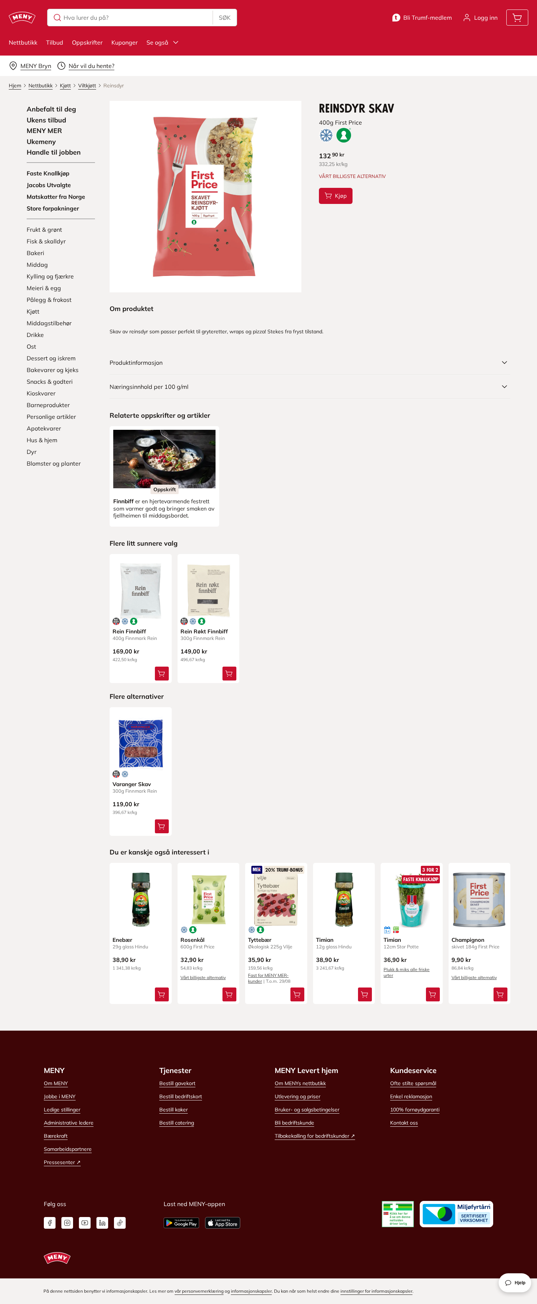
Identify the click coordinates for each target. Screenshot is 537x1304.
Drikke (35, 334)
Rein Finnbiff (129, 631)
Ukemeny (41, 142)
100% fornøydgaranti (414, 1109)
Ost (31, 346)
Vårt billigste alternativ (203, 977)
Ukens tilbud (46, 120)
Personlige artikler (51, 416)
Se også (157, 42)
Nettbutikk (23, 42)
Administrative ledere (69, 1122)
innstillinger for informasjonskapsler (376, 1291)
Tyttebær (259, 939)
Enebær (122, 939)
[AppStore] (222, 1223)
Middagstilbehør (49, 323)
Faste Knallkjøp (48, 173)
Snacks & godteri (50, 381)
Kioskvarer (41, 393)
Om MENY (56, 1083)
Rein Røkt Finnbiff (204, 631)
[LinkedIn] (102, 1223)
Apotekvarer (44, 428)
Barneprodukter (48, 405)
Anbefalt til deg (51, 109)
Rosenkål (192, 939)
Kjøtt (33, 311)
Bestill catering (176, 1122)
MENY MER (44, 131)
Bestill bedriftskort (180, 1096)
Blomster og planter (54, 463)
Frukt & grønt (44, 229)
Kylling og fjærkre (50, 276)
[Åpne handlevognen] (517, 18)
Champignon (468, 939)
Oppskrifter (87, 42)
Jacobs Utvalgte (49, 185)
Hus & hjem (42, 440)
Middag (37, 264)
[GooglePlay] (181, 1223)
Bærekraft (56, 1136)
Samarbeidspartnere (68, 1149)
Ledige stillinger (62, 1109)
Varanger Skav (132, 784)
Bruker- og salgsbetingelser (307, 1109)
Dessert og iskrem (51, 358)
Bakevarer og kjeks (53, 370)
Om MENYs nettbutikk (300, 1083)
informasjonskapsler (251, 1291)
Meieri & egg (44, 288)
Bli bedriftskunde (294, 1122)
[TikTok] (120, 1223)
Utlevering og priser (297, 1096)
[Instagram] (67, 1223)
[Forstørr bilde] (205, 196)
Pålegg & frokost (49, 299)
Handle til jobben (54, 152)
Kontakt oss (404, 1122)
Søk (225, 17)
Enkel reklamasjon (411, 1096)
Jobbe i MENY (60, 1096)
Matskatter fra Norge (56, 196)
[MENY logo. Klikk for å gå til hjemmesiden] (22, 17)
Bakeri (35, 253)
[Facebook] (50, 1223)
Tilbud (54, 42)
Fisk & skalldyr (46, 241)
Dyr (32, 451)
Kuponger (124, 42)
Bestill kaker (173, 1109)
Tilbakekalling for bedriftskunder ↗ (315, 1136)
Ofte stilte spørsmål (413, 1083)
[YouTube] (85, 1223)
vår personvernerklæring (199, 1291)
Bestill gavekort (177, 1083)
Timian (325, 939)
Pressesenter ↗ (62, 1162)
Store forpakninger (53, 208)
